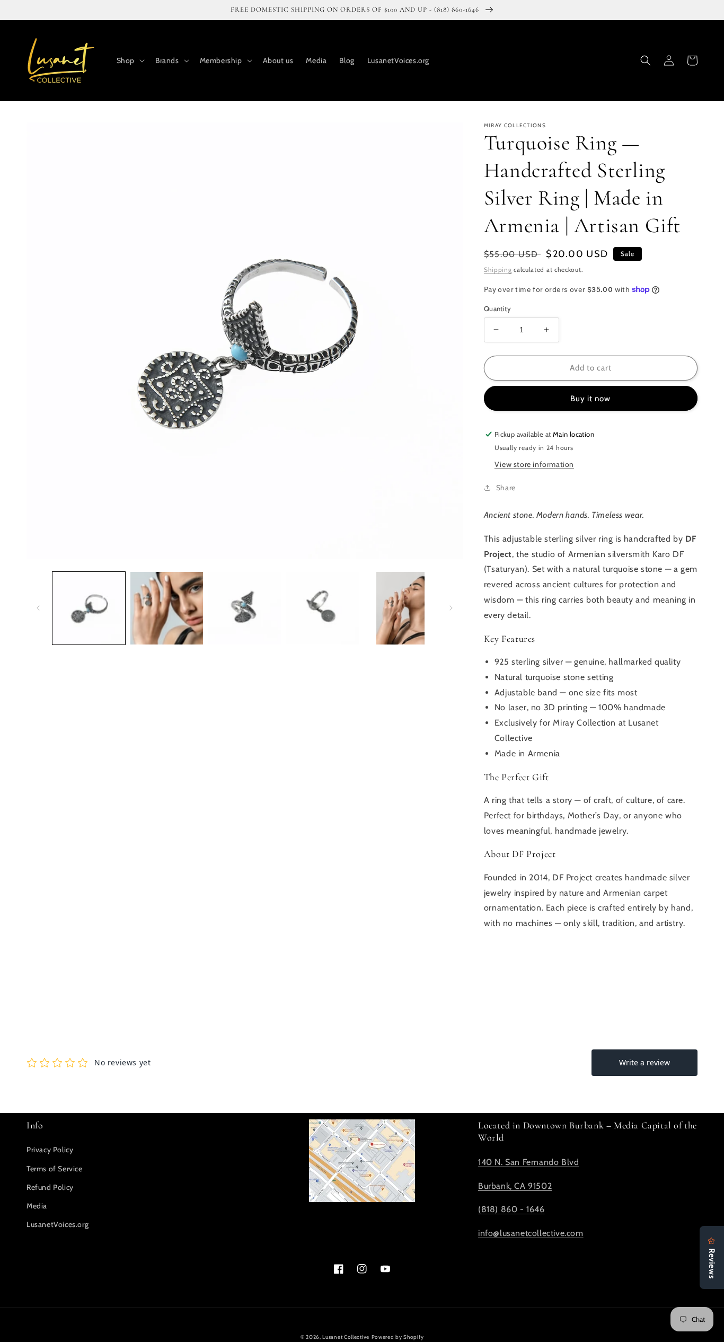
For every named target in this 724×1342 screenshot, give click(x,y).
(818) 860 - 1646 (511, 1209)
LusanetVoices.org (58, 1224)
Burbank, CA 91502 (515, 1186)
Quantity (497, 308)
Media (37, 1206)
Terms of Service (55, 1168)
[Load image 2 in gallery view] (166, 608)
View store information (534, 464)
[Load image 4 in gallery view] (322, 608)
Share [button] (506, 487)
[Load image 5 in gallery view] (400, 608)
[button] (129, 60)
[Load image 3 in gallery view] (244, 608)
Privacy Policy (50, 1149)
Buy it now (590, 398)
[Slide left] (38, 608)
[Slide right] (451, 608)
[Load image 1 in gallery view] (88, 608)
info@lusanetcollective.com (531, 1233)
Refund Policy (50, 1187)
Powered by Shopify (398, 1337)
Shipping (498, 269)
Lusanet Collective (345, 1337)
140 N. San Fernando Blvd (528, 1162)
